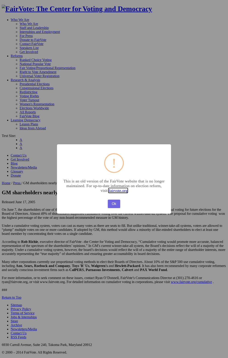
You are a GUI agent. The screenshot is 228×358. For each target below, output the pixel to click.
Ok (114, 204)
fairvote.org (118, 190)
